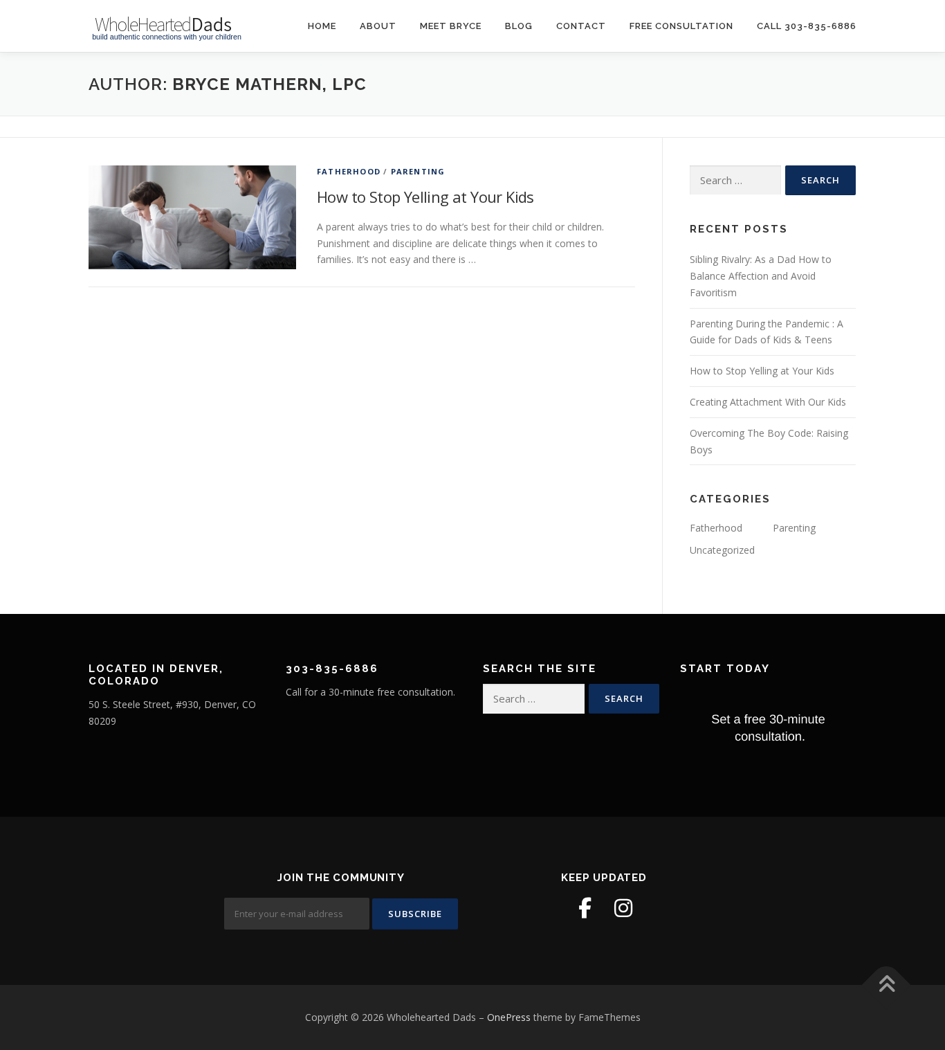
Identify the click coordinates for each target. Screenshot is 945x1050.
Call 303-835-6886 (806, 26)
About (378, 26)
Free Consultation (681, 26)
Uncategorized (722, 549)
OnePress (509, 1017)
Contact (581, 26)
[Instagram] (623, 908)
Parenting (418, 171)
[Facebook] (584, 908)
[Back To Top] (886, 985)
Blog (519, 26)
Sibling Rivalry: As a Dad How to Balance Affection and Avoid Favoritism (761, 276)
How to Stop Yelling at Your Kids (425, 196)
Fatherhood (348, 171)
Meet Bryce (450, 26)
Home (322, 26)
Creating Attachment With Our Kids (768, 401)
